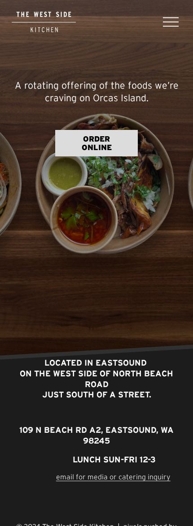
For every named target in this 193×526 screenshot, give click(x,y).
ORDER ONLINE (97, 142)
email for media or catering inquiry (113, 477)
